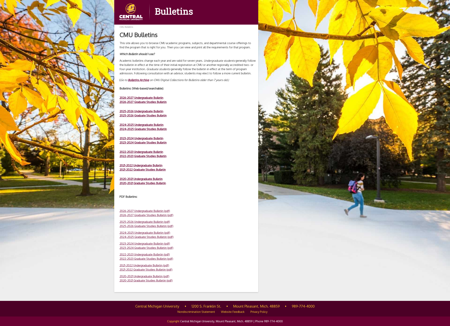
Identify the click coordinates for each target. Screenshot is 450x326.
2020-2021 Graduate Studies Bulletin (143, 183)
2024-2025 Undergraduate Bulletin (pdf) (145, 232)
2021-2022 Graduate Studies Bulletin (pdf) (146, 269)
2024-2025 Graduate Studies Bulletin (143, 129)
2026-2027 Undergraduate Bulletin (141, 97)
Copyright (173, 321)
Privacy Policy (259, 312)
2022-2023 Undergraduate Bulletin (141, 152)
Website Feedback (233, 312)
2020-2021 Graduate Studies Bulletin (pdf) (146, 280)
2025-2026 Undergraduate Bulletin (141, 111)
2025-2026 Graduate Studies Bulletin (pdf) (146, 226)
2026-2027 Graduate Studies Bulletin (143, 102)
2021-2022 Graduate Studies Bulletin (143, 169)
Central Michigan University (157, 306)
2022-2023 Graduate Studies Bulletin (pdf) (146, 258)
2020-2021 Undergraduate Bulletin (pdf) (144, 276)
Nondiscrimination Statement (196, 312)
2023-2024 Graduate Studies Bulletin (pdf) (146, 248)
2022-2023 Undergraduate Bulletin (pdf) (145, 254)
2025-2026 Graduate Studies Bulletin (143, 115)
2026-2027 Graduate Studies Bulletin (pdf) (146, 215)
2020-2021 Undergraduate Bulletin (141, 179)
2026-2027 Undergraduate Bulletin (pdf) (145, 211)
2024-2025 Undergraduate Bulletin (141, 125)
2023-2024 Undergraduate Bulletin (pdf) (145, 243)
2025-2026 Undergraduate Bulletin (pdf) (145, 222)
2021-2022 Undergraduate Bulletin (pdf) (144, 265)
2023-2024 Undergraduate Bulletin (141, 138)
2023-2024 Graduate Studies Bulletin (143, 142)
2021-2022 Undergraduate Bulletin (141, 165)
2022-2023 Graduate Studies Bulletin (143, 156)
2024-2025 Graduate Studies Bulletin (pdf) (146, 237)
